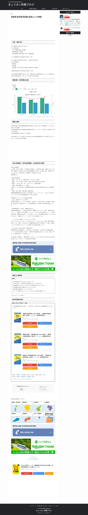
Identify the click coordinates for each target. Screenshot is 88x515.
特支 (29, 89)
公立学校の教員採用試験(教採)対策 (44, 508)
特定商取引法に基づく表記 (42, 505)
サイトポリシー (32, 505)
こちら (72, 25)
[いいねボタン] (21, 389)
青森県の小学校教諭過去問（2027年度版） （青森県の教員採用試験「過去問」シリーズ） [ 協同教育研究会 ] (37, 356)
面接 (33, 376)
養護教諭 (29, 376)
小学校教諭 (23, 374)
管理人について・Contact (54, 505)
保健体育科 (23, 376)
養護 (32, 89)
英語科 (36, 374)
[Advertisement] (33, 29)
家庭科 (18, 376)
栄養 (36, 89)
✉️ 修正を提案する (43, 389)
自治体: (14, 85)
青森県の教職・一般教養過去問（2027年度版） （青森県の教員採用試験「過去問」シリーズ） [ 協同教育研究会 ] (37, 335)
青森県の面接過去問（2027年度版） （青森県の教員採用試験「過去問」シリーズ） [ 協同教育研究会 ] (37, 314)
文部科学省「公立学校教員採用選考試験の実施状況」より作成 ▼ (42, 116)
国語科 (28, 374)
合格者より (44, 8)
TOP (22, 8)
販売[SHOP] (55, 8)
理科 (44, 374)
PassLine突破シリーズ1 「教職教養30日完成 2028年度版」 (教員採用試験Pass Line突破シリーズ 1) (37, 466)
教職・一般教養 (16, 374)
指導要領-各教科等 (33, 8)
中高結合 (25, 89)
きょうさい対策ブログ (21, 4)
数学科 (40, 374)
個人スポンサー (66, 8)
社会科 (32, 374)
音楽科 (14, 376)
